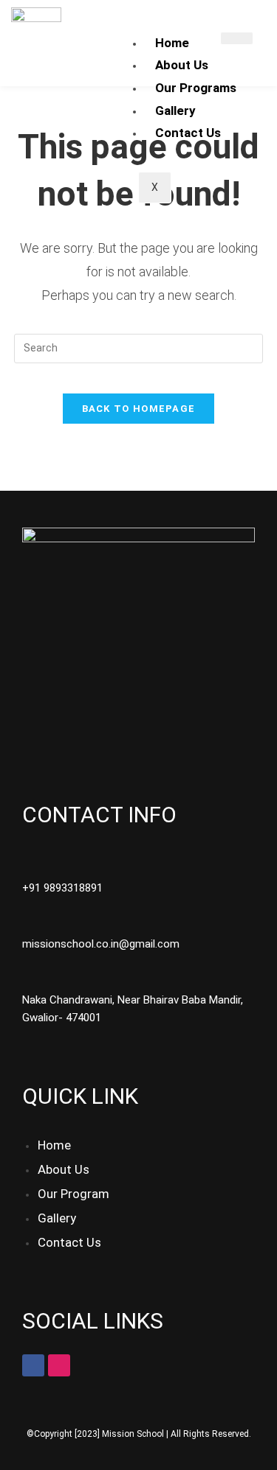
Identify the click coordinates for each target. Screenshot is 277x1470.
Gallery (175, 110)
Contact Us (188, 132)
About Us (181, 64)
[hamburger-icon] (236, 38)
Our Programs (195, 87)
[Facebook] (33, 1365)
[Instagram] (59, 1365)
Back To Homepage (139, 408)
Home (172, 42)
